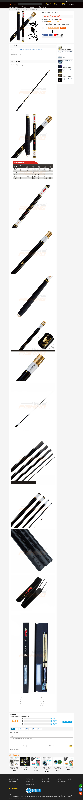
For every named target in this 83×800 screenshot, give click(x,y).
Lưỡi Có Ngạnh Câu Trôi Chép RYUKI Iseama (47, 768)
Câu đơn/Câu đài (13, 7)
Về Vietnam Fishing (13, 1)
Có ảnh (39, 728)
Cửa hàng (71, 1)
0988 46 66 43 (63, 4)
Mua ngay (63, 27)
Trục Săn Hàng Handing (25, 767)
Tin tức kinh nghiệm (30, 1)
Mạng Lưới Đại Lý (12, 781)
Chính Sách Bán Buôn (46, 779)
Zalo (47, 31)
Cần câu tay (34, 49)
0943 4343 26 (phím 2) (66, 779)
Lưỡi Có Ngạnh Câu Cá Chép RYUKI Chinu (14, 768)
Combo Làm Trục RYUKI (36, 768)
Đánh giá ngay (67, 721)
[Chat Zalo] (80, 789)
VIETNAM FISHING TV (39, 1)
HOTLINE (58, 31)
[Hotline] (80, 786)
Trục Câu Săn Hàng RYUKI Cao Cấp (57, 768)
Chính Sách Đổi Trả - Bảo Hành (31, 782)
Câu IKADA (32, 7)
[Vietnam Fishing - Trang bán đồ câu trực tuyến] (12, 4)
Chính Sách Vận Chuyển (30, 781)
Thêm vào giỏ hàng (53, 27)
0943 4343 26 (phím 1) (67, 778)
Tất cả (13, 728)
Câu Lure (24, 7)
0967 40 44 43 (55, 4)
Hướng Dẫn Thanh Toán (30, 784)
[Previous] (9, 765)
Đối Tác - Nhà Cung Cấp (13, 779)
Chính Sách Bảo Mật (29, 779)
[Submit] (41, 4)
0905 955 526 (64, 781)
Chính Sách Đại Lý (45, 778)
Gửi (71, 745)
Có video (34, 728)
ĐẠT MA (21, 52)
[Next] (73, 765)
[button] (63, 1)
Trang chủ (11, 9)
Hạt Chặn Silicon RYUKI (69, 767)
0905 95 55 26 (48, 4)
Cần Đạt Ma (40, 49)
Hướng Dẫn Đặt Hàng (29, 778)
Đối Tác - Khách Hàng (46, 781)
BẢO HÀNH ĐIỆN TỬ (21, 1)
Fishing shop (16, 9)
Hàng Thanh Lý (42, 7)
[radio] (47, 24)
